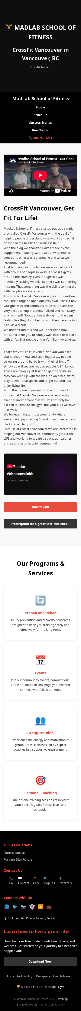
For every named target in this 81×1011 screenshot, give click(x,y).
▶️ (40, 906)
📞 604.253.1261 (40, 138)
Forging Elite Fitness (18, 859)
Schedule (40, 115)
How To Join (40, 130)
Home (40, 107)
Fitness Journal (14, 853)
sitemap (63, 999)
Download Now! (40, 961)
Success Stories (40, 122)
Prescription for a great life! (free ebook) (40, 524)
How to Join (40, 507)
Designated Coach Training (55, 976)
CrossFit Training (40, 67)
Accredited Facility (19, 976)
